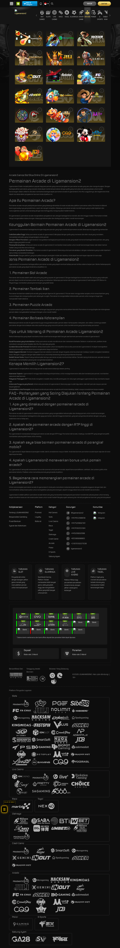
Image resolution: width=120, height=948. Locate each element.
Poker (93, 17)
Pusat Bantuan (15, 521)
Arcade (87, 17)
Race (61, 17)
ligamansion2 (76, 548)
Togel (67, 17)
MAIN (28, 38)
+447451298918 (78, 518)
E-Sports (100, 18)
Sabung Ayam (106, 18)
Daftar (104, 4)
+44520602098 (78, 533)
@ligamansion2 (77, 513)
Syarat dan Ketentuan (17, 525)
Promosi (38, 512)
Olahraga (74, 17)
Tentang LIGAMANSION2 (19, 512)
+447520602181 (78, 523)
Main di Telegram (29, 4)
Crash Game (81, 18)
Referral (38, 521)
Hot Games (42, 18)
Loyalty (38, 517)
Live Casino (54, 18)
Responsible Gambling (18, 517)
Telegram (101, 513)
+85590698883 (78, 538)
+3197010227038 (79, 543)
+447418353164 (78, 528)
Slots (48, 17)
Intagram (101, 518)
